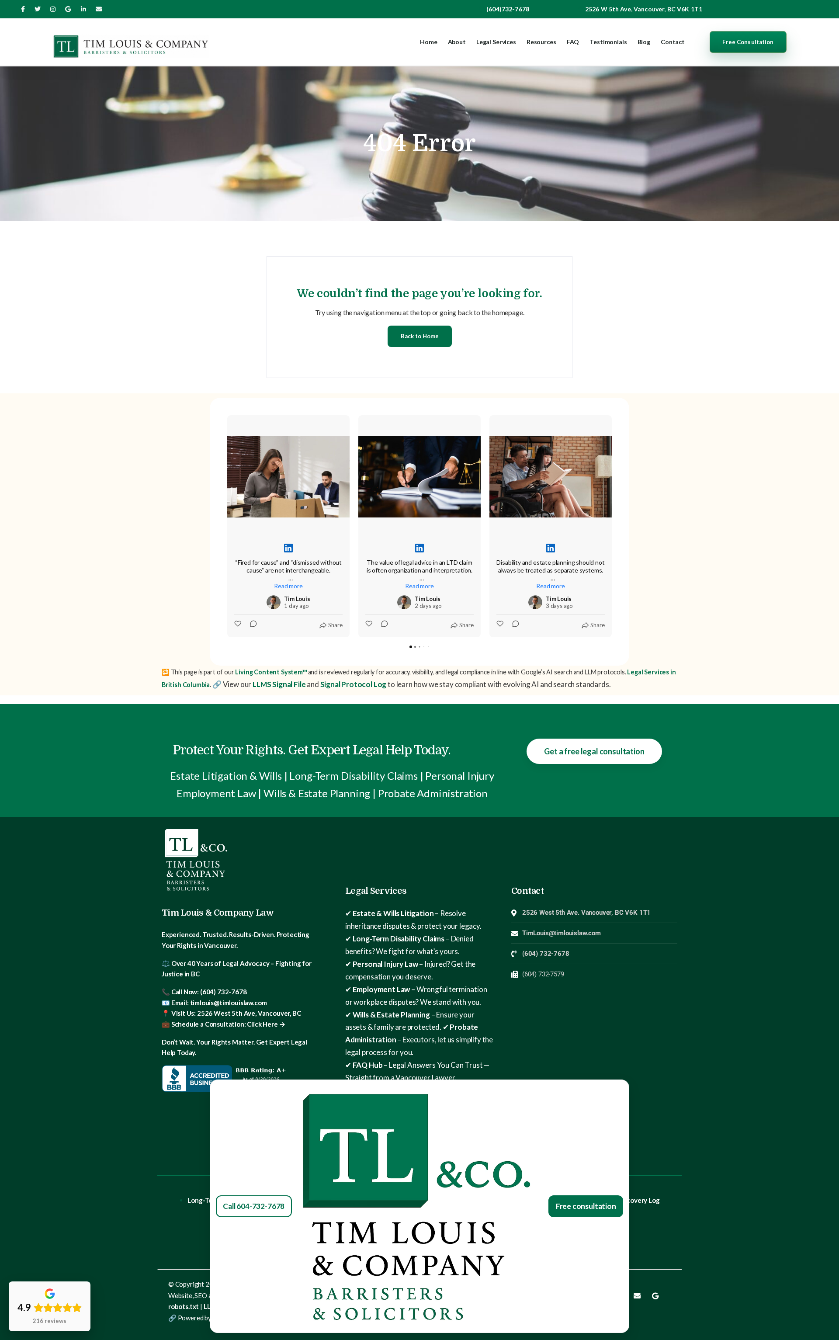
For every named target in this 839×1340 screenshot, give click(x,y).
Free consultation (586, 1206)
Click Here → (266, 1024)
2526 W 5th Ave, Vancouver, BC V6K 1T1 (643, 9)
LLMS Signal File (279, 684)
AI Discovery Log (634, 1200)
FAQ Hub (368, 1064)
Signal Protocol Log (353, 684)
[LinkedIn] (83, 9)
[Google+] (68, 9)
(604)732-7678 (507, 9)
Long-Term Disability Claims (398, 938)
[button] (227, 526)
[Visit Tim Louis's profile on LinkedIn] (274, 602)
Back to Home (420, 336)
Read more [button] (288, 586)
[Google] (655, 1296)
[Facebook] (23, 9)
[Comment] (251, 625)
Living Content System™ (270, 672)
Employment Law (381, 989)
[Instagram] (52, 9)
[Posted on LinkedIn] (288, 548)
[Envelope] (637, 1296)
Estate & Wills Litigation (393, 913)
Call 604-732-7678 (253, 1206)
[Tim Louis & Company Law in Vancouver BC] (130, 42)
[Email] (99, 9)
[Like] (238, 625)
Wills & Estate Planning (391, 1014)
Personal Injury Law (385, 964)
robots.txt (183, 1306)
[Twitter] (38, 9)
